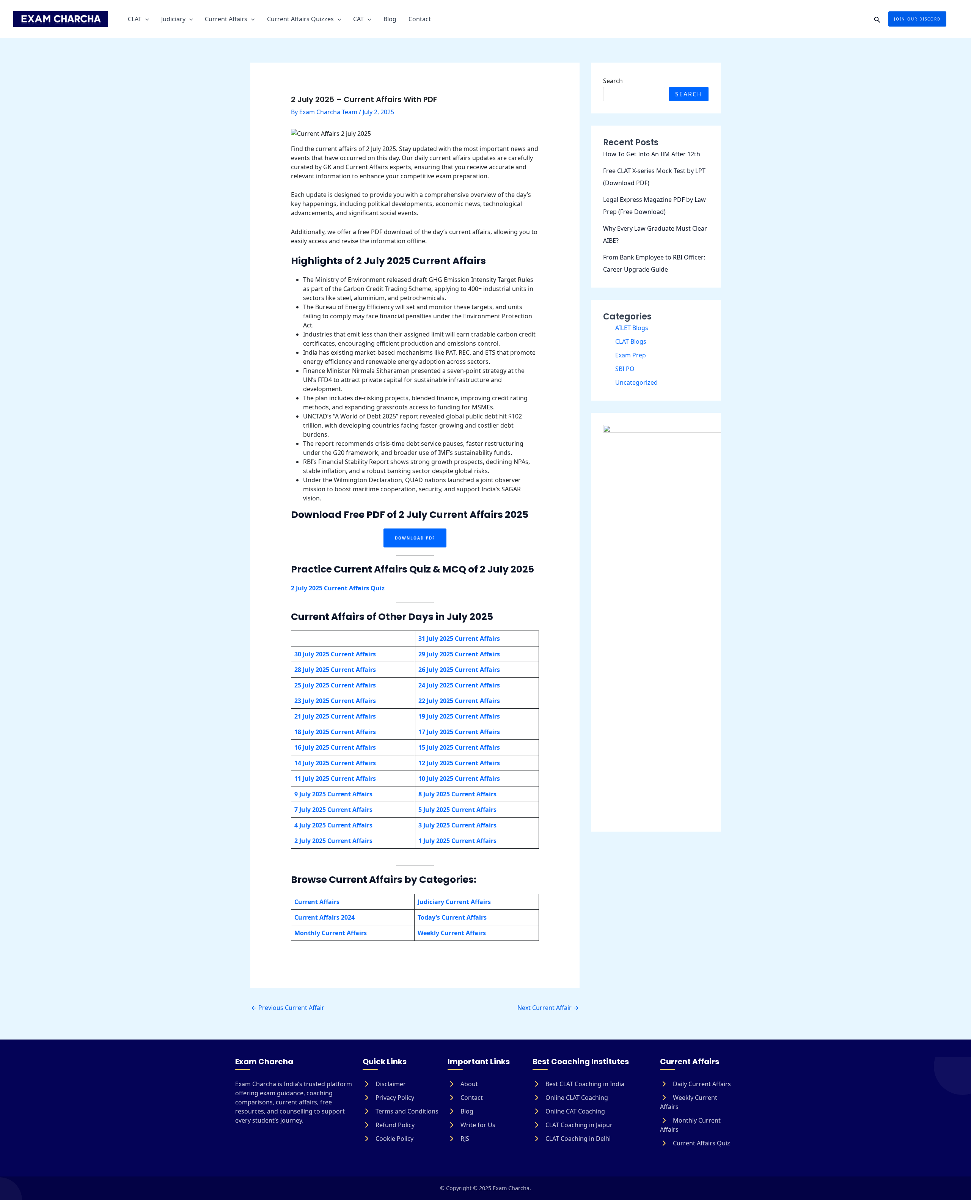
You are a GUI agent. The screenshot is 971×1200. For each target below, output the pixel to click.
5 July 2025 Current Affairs (457, 809)
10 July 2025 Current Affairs (459, 778)
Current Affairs (226, 19)
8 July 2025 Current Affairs (457, 794)
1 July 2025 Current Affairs (457, 841)
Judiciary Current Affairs (454, 902)
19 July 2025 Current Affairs (459, 716)
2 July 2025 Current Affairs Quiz (338, 588)
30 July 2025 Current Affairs (335, 654)
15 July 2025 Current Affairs (459, 747)
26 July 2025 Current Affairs (459, 669)
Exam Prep (630, 355)
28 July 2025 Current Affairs (335, 669)
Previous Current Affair (287, 1007)
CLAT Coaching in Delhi (577, 1138)
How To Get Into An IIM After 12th (651, 154)
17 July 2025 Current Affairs (459, 732)
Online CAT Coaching (574, 1111)
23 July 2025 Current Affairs (335, 701)
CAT (358, 19)
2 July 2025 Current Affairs (333, 841)
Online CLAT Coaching (576, 1097)
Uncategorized (636, 382)
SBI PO (625, 369)
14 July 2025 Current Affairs (335, 763)
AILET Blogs (631, 328)
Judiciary (173, 19)
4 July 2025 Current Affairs (333, 825)
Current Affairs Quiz (700, 1143)
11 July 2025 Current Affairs (335, 778)
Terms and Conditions (406, 1111)
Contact (420, 19)
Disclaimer (390, 1084)
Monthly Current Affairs (690, 1125)
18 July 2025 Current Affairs (335, 732)
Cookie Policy (393, 1138)
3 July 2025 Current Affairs (457, 825)
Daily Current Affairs (701, 1084)
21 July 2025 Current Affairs (335, 716)
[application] (145, 19)
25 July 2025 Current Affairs (335, 685)
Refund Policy (394, 1125)
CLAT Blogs (630, 341)
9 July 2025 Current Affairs (333, 794)
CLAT (134, 19)
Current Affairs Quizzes (300, 19)
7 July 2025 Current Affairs (333, 809)
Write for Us (477, 1125)
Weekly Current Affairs (688, 1102)
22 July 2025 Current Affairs (459, 701)
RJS (464, 1138)
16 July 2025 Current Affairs (335, 747)
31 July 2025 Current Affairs (459, 638)
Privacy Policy (394, 1097)
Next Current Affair (548, 1007)
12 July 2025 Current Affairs (459, 763)
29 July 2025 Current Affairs (459, 654)
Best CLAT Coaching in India (584, 1084)
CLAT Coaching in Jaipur (578, 1125)
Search (613, 81)
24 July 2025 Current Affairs (459, 685)
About (468, 1084)
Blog (389, 19)
